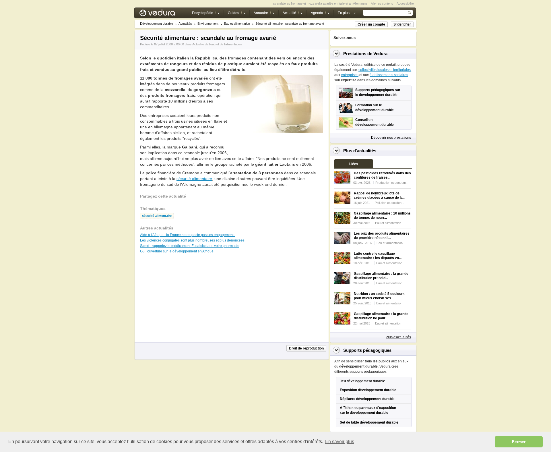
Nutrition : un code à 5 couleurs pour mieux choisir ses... (379, 296)
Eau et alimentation (237, 23)
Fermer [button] (518, 441)
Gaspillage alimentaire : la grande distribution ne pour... (381, 316)
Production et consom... (391, 182)
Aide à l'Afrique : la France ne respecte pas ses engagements (187, 235)
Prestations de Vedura (365, 53)
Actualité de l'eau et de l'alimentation (217, 44)
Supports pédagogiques (367, 350)
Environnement (207, 23)
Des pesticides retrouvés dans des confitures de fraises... (382, 175)
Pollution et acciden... (389, 202)
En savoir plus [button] (339, 441)
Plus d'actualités (398, 337)
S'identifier (402, 24)
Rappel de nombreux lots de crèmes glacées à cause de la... (379, 195)
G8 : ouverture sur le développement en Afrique (177, 251)
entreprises (349, 75)
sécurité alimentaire (194, 178)
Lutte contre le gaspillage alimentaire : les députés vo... (377, 256)
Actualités (185, 23)
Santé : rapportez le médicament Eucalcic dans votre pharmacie (189, 246)
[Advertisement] (277, 146)
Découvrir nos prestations (391, 137)
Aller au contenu (382, 3)
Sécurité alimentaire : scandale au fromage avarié (289, 23)
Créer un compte (371, 24)
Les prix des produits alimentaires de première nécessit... (382, 235)
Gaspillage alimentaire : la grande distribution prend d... (381, 276)
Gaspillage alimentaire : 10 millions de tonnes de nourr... (382, 215)
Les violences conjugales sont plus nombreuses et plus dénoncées (192, 240)
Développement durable (156, 23)
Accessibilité (405, 3)
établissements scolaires (389, 75)
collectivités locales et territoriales (384, 70)
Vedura (164, 14)
